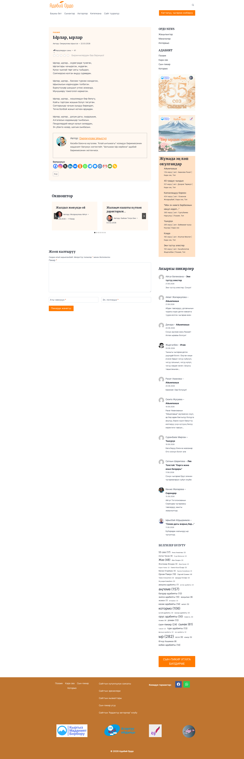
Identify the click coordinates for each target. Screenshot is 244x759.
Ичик (183, 345)
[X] (65, 166)
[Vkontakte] (75, 166)
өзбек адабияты (169, 645)
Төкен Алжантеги (166, 578)
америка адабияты (169, 585)
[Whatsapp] (85, 166)
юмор (188, 637)
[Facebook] (55, 166)
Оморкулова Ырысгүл (69, 44)
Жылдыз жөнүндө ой (70, 207)
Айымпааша (170, 168)
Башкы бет (56, 13)
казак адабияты (169, 604)
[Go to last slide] (56, 216)
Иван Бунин (184, 564)
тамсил (162, 629)
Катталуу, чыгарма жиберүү (177, 12)
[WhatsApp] (186, 684)
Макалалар (165, 38)
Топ (174, 175)
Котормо (163, 68)
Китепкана (95, 13)
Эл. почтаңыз (111, 300)
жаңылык (187, 597)
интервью (173, 601)
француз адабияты (166, 632)
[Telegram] (90, 166)
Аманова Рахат (184, 172)
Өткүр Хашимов (168, 641)
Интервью (164, 43)
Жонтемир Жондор (168, 564)
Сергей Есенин (184, 574)
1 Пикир (71, 219)
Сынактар (69, 13)
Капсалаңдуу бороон (175, 193)
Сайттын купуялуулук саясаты (115, 683)
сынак (185, 624)
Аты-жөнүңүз (58, 300)
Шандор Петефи (182, 578)
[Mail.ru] (100, 166)
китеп (185, 604)
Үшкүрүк (168, 221)
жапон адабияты (169, 597)
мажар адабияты (182, 613)
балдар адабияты (170, 593)
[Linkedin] (70, 166)
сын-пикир (168, 624)
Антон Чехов (166, 556)
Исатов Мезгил (184, 237)
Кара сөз (163, 60)
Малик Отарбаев (167, 571)
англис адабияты (187, 585)
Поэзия (56, 32)
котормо (169, 608)
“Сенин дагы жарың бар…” (180, 524)
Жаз (164, 559)
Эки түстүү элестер (174, 245)
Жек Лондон (177, 560)
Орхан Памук (167, 574)
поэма (162, 620)
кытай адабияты (166, 613)
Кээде (167, 233)
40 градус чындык (174, 181)
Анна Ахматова (179, 552)
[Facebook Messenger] (95, 166)
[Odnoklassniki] (80, 166)
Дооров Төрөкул (185, 184)
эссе (179, 637)
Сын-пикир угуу (107, 705)
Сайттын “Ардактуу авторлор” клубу (118, 712)
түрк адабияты (177, 628)
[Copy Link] (115, 166)
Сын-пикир (164, 64)
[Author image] (59, 214)
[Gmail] (105, 166)
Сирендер (171, 493)
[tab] (94, 232)
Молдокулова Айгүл (78, 214)
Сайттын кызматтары (110, 698)
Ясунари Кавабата (167, 581)
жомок (163, 600)
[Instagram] (60, 166)
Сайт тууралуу (111, 13)
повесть (188, 617)
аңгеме (169, 589)
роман (173, 620)
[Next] (144, 216)
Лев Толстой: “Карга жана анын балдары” (179, 465)
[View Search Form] (193, 5)
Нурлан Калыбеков (184, 571)
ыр (55, 174)
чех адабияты (180, 632)
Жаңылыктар (166, 34)
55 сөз (165, 552)
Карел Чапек (164, 567)
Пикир (53, 260)
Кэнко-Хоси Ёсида (179, 567)
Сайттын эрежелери (109, 691)
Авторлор (82, 13)
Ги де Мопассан (180, 556)
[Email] (110, 166)
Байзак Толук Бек (128, 218)
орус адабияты (171, 616)
